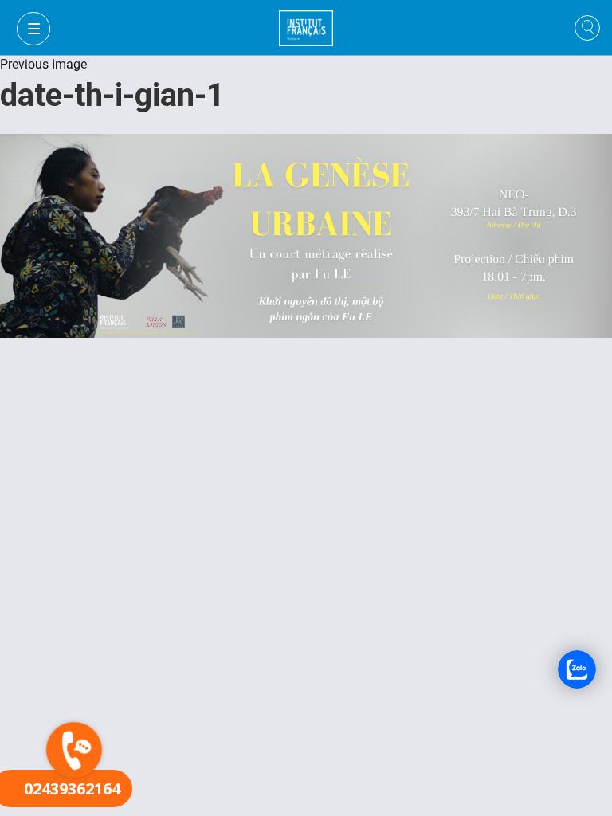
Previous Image (43, 64)
